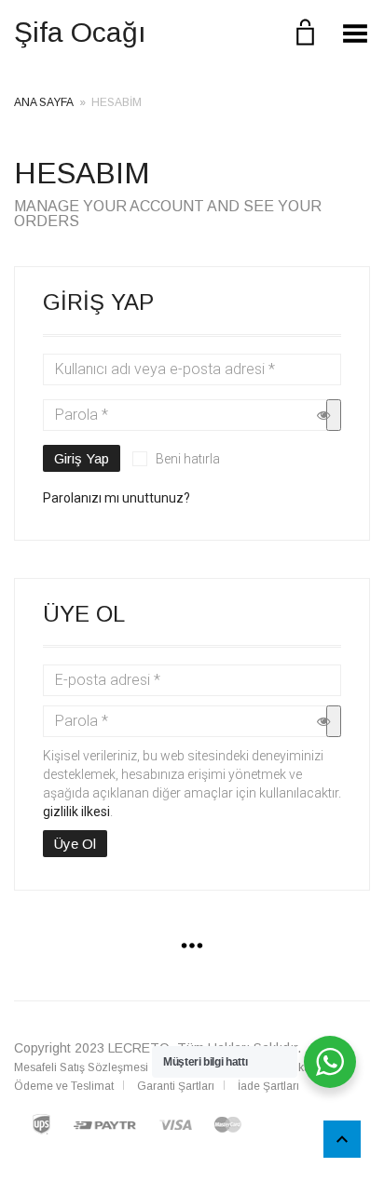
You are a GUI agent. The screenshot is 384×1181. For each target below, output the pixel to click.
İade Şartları (268, 1086)
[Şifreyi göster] (333, 415)
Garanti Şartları (175, 1086)
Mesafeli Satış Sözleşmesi (81, 1067)
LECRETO (139, 1047)
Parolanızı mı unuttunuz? (116, 497)
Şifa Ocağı (80, 32)
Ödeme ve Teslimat (64, 1086)
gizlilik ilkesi (76, 811)
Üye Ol (75, 844)
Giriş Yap (81, 458)
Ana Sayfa (44, 102)
